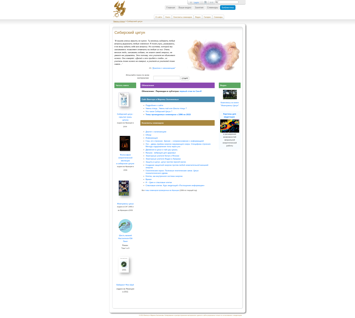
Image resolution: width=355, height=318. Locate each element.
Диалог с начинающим (156, 132)
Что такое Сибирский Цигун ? (159, 111)
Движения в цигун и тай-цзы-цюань (162, 150)
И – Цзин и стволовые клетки (159, 182)
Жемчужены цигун (125, 204)
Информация (152, 138)
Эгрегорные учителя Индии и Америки (163, 159)
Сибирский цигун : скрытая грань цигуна (125, 117)
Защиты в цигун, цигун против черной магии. (166, 162)
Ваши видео (185, 7)
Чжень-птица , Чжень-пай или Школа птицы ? (166, 108)
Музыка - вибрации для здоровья (161, 153)
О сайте (158, 17)
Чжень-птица (119, 21)
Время (149, 179)
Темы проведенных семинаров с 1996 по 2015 (168, 114)
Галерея (207, 17)
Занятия (199, 7)
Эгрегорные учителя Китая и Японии (162, 156)
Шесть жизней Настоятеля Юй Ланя (125, 238)
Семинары (218, 17)
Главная (170, 7)
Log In (196, 3)
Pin (190, 2)
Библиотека (228, 7)
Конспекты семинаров (182, 17)
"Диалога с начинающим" (163, 68)
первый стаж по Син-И (190, 91)
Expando (211, 2)
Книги (167, 17)
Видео (198, 17)
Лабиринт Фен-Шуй (125, 285)
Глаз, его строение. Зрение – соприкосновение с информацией (175, 141)
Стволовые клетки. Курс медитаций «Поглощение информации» (175, 185)
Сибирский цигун (129, 32)
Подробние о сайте (154, 105)
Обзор (148, 135)
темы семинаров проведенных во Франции (162, 190)
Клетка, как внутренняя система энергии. (164, 176)
